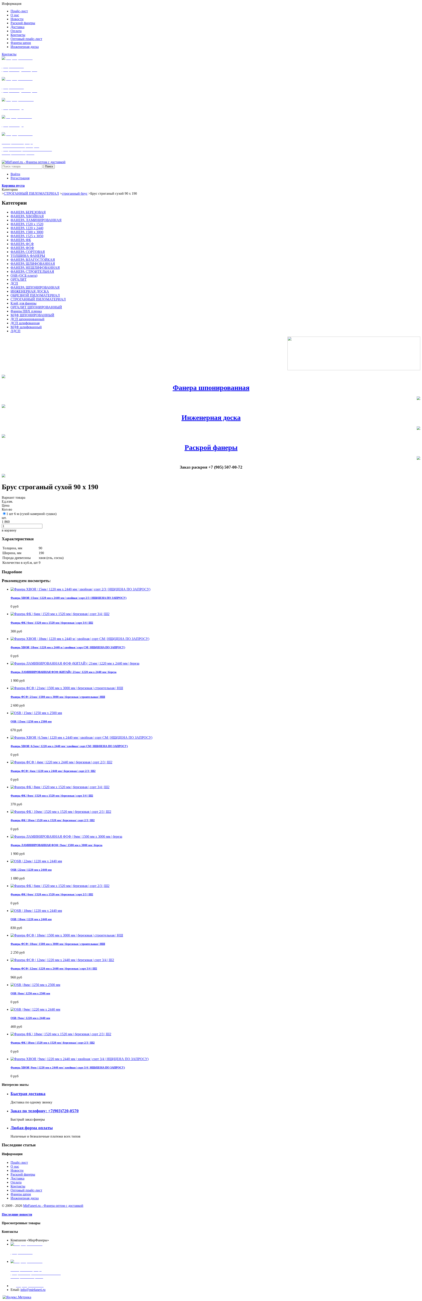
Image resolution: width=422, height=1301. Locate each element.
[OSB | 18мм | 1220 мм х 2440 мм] (36, 911)
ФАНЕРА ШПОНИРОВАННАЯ (35, 287)
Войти (15, 174)
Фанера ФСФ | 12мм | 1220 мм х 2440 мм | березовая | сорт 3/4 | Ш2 (54, 968)
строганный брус (74, 193)
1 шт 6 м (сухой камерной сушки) (31, 514)
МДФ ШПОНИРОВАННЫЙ (32, 315)
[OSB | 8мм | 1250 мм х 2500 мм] (35, 985)
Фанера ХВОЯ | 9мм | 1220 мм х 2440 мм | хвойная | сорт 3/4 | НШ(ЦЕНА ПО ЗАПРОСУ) (68, 1067)
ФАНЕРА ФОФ (22, 248)
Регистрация (20, 178)
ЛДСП (15, 331)
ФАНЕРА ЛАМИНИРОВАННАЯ (36, 220)
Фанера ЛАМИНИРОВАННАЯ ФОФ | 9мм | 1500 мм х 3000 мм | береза (56, 845)
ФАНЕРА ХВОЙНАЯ (27, 216)
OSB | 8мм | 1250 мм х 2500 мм (30, 993)
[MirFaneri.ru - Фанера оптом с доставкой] (33, 162)
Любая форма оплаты (32, 1127)
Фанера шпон (21, 1194)
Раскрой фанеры (211, 447)
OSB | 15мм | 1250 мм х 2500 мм (31, 721)
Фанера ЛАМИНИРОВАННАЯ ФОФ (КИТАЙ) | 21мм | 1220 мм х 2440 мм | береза (63, 672)
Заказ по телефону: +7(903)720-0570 (45, 1111)
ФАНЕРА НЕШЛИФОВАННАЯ (35, 267)
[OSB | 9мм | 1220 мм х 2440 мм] (35, 1009)
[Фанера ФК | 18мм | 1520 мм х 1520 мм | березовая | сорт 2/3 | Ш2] (61, 1034)
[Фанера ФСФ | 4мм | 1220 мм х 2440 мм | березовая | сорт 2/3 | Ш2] (61, 762)
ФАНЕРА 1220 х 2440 (27, 228)
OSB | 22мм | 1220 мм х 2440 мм (31, 869)
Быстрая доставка (28, 1093)
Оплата (16, 1182)
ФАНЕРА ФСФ (22, 244)
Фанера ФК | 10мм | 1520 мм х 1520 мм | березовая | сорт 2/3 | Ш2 (53, 820)
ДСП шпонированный (27, 319)
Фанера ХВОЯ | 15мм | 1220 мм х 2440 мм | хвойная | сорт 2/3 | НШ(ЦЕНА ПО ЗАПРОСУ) (68, 597)
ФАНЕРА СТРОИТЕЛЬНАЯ (32, 271)
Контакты (9, 54)
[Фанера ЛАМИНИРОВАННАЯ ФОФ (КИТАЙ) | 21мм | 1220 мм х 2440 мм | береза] (75, 663)
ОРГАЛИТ (19, 279)
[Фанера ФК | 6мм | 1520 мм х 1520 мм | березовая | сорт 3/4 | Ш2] (60, 614)
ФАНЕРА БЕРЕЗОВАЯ (28, 212)
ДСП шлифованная (25, 323)
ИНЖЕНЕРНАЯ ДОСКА (30, 291)
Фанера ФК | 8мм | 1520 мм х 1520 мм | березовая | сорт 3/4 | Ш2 (52, 795)
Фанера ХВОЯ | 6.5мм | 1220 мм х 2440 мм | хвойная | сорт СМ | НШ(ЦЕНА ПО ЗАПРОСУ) (69, 746)
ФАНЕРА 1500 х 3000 (27, 232)
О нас (15, 1166)
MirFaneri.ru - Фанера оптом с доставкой (53, 1206)
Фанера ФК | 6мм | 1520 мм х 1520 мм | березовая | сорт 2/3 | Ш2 (52, 894)
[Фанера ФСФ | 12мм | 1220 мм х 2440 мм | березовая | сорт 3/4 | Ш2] (62, 960)
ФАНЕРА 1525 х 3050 (27, 236)
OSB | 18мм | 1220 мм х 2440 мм (31, 919)
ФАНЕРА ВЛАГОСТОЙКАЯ (33, 260)
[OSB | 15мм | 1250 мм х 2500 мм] (36, 713)
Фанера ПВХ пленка (26, 311)
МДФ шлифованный (26, 327)
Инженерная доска (211, 417)
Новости (17, 1170)
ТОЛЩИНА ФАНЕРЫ (28, 256)
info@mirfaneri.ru (32, 1290)
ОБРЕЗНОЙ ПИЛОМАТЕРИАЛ (35, 295)
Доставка (17, 1178)
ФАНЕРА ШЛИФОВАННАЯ (33, 264)
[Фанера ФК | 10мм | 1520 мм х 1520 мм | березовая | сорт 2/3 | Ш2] (61, 812)
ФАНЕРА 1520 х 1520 (27, 224)
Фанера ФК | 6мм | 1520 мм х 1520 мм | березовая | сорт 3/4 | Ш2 (52, 622)
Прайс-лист (19, 1162)
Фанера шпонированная (211, 388)
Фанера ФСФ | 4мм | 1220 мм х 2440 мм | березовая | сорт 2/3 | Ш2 (53, 771)
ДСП (14, 283)
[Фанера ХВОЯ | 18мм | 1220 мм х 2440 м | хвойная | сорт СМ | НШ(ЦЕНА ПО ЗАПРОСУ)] (80, 639)
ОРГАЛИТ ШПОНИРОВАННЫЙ (36, 307)
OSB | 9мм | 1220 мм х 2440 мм (30, 1018)
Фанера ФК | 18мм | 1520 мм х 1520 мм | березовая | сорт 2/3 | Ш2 (53, 1042)
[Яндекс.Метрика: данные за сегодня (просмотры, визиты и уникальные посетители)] (17, 1297)
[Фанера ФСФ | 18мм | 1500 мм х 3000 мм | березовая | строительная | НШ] (67, 935)
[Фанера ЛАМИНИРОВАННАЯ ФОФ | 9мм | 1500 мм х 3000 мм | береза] (66, 836)
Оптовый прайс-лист (26, 1190)
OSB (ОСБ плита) (24, 275)
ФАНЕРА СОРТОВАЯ (28, 252)
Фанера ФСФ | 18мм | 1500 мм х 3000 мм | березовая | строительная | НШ (58, 944)
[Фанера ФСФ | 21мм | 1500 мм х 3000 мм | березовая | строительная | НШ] (67, 688)
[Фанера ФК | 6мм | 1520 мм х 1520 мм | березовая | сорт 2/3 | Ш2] (60, 886)
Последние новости (17, 1214)
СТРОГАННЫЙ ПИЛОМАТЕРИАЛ (31, 193)
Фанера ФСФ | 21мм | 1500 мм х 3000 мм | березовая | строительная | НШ (58, 696)
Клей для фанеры (23, 303)
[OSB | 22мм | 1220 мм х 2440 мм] (36, 861)
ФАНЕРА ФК (21, 240)
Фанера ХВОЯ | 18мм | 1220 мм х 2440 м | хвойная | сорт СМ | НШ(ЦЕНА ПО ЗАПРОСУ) (68, 647)
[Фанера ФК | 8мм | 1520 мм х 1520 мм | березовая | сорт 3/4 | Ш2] (60, 787)
